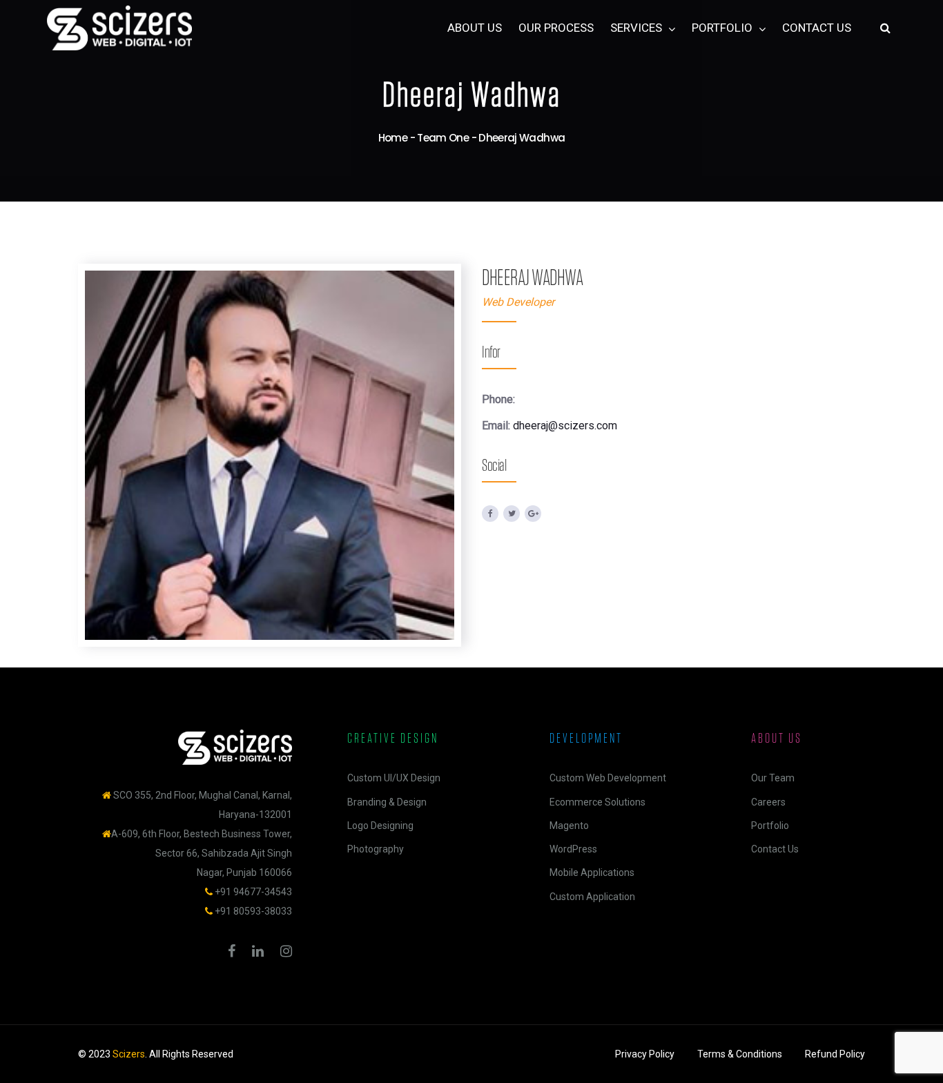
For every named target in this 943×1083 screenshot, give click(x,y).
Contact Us (775, 849)
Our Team (773, 777)
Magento (569, 825)
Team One (443, 137)
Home (392, 137)
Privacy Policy (644, 1054)
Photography (375, 849)
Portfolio (770, 825)
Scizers (129, 1054)
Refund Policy (835, 1054)
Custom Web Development (608, 777)
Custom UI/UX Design (393, 777)
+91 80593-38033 (253, 911)
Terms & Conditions (739, 1054)
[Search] (885, 28)
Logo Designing (380, 825)
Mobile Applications (592, 872)
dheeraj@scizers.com (565, 425)
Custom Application (592, 896)
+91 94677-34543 (253, 891)
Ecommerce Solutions (597, 802)
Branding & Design (387, 802)
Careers (768, 802)
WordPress (573, 849)
